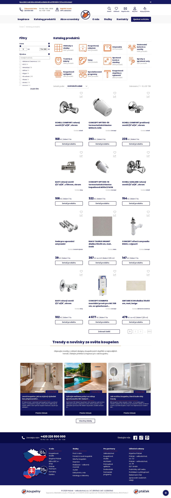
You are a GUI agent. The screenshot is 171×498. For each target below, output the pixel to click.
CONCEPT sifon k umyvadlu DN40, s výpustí (135, 242)
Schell (81, 130)
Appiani (26, 85)
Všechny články (85, 421)
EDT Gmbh (133, 466)
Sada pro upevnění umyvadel (64, 242)
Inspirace (23, 19)
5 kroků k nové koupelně (82, 456)
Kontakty (122, 19)
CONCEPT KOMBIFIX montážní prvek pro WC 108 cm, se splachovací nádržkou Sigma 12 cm (102, 304)
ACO (25, 64)
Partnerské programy (107, 473)
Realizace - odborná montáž (81, 466)
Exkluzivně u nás (79, 472)
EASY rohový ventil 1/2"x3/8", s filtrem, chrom (68, 183)
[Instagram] (141, 438)
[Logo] (85, 15)
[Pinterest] (147, 438)
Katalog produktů (45, 19)
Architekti (107, 461)
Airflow (25, 70)
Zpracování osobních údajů (137, 479)
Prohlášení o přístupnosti (139, 472)
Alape (25, 73)
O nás (95, 19)
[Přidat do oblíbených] (81, 94)
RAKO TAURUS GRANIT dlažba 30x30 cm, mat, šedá (100, 244)
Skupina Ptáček (55, 458)
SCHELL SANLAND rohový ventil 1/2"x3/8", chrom (134, 183)
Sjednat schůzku (141, 19)
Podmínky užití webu (137, 469)
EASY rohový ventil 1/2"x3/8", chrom (64, 302)
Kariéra (51, 474)
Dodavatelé (108, 469)
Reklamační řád (135, 475)
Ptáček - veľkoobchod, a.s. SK (138, 462)
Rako (114, 249)
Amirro (26, 82)
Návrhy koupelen (79, 459)
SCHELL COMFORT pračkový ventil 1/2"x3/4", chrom (135, 124)
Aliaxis (25, 79)
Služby (108, 19)
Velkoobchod (108, 453)
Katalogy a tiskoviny (81, 475)
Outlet (75, 470)
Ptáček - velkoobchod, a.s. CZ (138, 457)
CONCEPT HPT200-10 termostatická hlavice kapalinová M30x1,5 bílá (101, 185)
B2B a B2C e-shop (54, 462)
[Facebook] (136, 438)
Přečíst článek (41, 413)
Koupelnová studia (53, 454)
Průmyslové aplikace (108, 465)
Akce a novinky (69, 19)
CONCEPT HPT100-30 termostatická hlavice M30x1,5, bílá (100, 125)
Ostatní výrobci (78, 249)
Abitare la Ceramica (31, 61)
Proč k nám (77, 453)
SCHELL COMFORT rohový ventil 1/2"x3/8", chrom (67, 124)
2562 (149, 331)
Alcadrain (27, 76)
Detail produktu (69, 144)
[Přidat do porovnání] (81, 97)
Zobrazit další (104, 331)
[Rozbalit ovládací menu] (166, 493)
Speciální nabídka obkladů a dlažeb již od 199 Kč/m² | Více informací (45, 2)
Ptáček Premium (52, 467)
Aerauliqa (27, 67)
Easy (81, 190)
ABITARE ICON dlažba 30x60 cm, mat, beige (136, 302)
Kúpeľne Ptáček (135, 453)
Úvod (21, 27)
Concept (113, 130)
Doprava (76, 462)
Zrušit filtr (34, 89)
